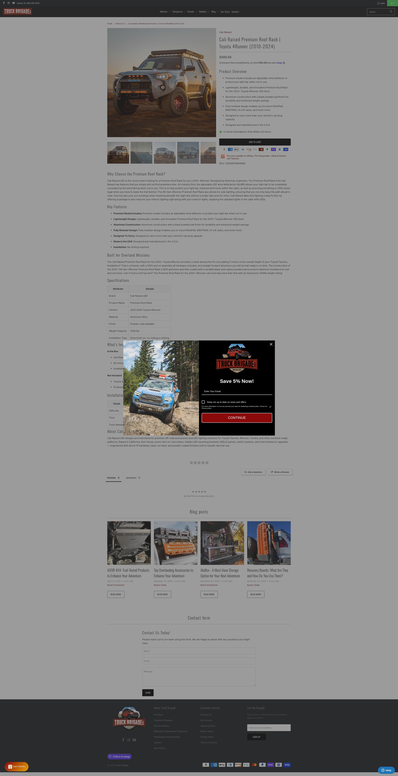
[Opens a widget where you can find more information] (386, 770)
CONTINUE (237, 418)
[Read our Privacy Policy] (270, 407)
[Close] (271, 344)
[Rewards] (16, 766)
